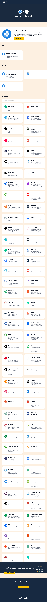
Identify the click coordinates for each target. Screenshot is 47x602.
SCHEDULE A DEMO (9, 572)
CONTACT (44, 2)
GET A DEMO (19, 38)
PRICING (34, 2)
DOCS (30, 2)
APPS (20, 2)
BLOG (39, 2)
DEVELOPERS (25, 2)
